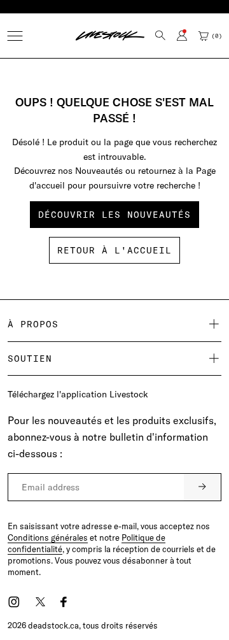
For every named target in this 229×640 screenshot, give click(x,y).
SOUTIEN (30, 358)
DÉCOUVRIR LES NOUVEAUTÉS (114, 214)
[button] (15, 36)
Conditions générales (48, 537)
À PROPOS (33, 324)
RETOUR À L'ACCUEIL (114, 250)
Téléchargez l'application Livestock (78, 394)
